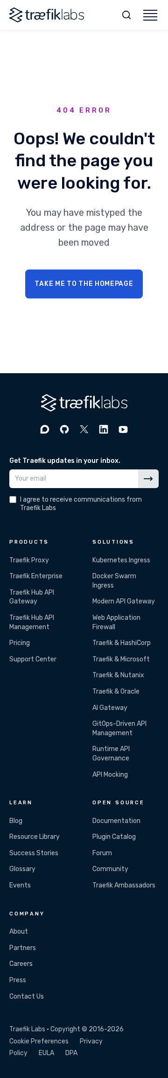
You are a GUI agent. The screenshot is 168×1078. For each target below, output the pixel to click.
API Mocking (110, 775)
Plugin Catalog (114, 837)
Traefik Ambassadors (123, 885)
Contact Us (26, 996)
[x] (84, 429)
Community (110, 869)
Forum (102, 853)
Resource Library (34, 837)
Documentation (116, 821)
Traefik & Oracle (116, 691)
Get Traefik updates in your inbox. (64, 461)
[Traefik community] (44, 429)
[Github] (64, 429)
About (18, 932)
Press (17, 980)
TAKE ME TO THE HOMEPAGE (84, 284)
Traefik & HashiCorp (121, 643)
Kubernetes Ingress (121, 560)
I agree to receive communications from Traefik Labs (81, 504)
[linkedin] (103, 429)
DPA (71, 1053)
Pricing (19, 643)
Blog (15, 821)
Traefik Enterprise (36, 576)
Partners (22, 948)
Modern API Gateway (123, 601)
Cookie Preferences (39, 1041)
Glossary (22, 869)
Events (20, 885)
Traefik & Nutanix (118, 675)
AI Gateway (109, 708)
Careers (21, 964)
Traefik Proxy (29, 560)
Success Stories (33, 853)
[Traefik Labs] (46, 14)
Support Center (32, 659)
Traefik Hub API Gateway (31, 597)
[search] (126, 15)
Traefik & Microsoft (121, 659)
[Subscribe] (148, 478)
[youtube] (123, 429)
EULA (46, 1053)
